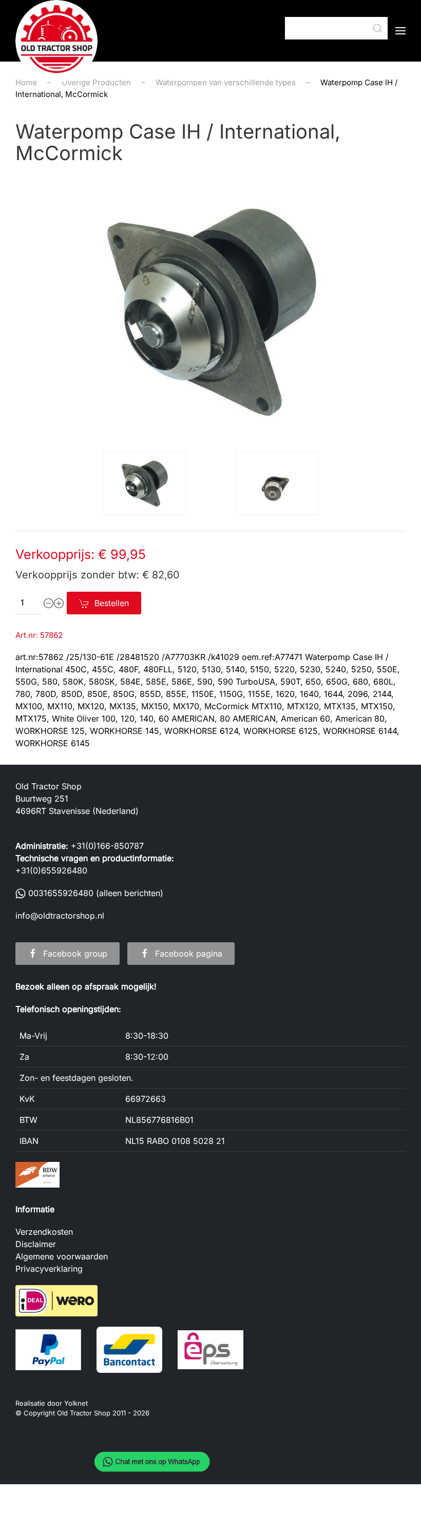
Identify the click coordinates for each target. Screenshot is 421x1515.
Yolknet (76, 1403)
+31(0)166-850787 (107, 846)
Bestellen (111, 603)
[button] (400, 31)
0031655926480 (60, 893)
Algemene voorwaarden (61, 1256)
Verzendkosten (44, 1232)
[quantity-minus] (49, 603)
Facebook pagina (188, 953)
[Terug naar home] (56, 41)
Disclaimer (35, 1244)
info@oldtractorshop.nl (59, 915)
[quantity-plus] (59, 603)
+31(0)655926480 (51, 870)
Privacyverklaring (49, 1269)
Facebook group (75, 953)
